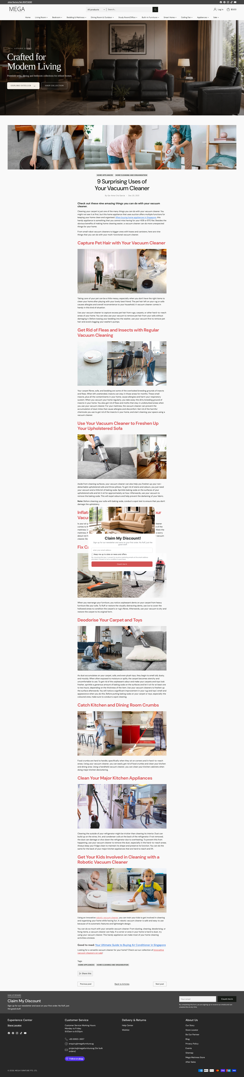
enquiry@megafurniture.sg (81, 1043)
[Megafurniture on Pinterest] (224, 2)
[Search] (155, 9)
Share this (86, 973)
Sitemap (189, 1052)
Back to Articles (122, 984)
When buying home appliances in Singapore (135, 217)
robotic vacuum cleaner (107, 917)
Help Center (127, 1025)
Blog (188, 1039)
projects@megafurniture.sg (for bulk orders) (86, 1050)
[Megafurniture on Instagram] (228, 2)
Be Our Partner (192, 1034)
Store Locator (192, 1030)
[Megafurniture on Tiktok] (231, 2)
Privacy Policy (192, 1043)
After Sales (191, 1062)
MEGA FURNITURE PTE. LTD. (26, 1070)
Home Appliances (105, 175)
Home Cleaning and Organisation (131, 175)
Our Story (190, 1025)
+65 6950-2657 (76, 1039)
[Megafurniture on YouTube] (235, 2)
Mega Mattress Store (195, 1057)
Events (189, 1048)
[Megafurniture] (17, 9)
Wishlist (125, 1030)
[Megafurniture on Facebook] (221, 2)
